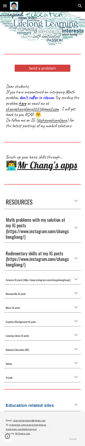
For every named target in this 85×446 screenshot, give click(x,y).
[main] (42, 106)
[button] (5, 5)
